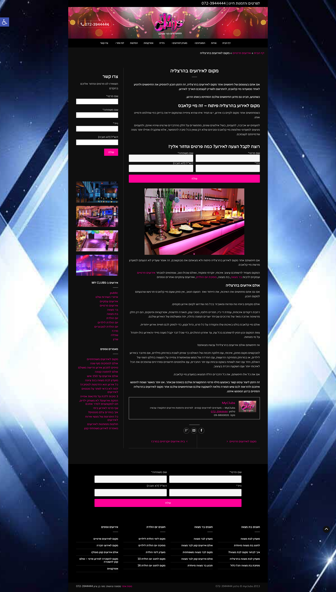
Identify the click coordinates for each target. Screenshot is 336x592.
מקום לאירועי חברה (107, 545)
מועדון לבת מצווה (250, 538)
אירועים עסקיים (109, 301)
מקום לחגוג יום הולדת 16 (151, 565)
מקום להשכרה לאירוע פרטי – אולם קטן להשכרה (98, 560)
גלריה (161, 43)
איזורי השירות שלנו (107, 297)
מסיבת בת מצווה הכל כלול (245, 565)
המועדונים (200, 43)
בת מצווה (112, 314)
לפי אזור (120, 43)
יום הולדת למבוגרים (106, 326)
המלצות (134, 43)
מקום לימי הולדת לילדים (152, 538)
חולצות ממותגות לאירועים (102, 424)
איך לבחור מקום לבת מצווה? (244, 552)
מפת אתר (127, 586)
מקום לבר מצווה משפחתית (198, 552)
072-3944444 (214, 3)
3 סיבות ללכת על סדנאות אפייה (99, 396)
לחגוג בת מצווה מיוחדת (247, 545)
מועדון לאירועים (180, 43)
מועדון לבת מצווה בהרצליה (245, 558)
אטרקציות (148, 43)
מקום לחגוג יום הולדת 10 (151, 558)
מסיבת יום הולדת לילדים (151, 545)
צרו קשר (104, 43)
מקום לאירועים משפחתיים (102, 359)
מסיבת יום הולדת (206, 277)
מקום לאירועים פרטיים (242, 441)
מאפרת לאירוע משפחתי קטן (101, 428)
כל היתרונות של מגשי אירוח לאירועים (101, 418)
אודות (213, 43)
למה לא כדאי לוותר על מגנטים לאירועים (100, 390)
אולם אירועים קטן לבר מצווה (197, 545)
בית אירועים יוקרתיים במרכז (168, 441)
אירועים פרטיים (242, 53)
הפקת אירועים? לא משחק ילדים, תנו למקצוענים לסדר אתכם (98, 402)
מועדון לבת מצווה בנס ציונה (101, 380)
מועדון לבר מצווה (203, 538)
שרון (115, 339)
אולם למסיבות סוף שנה (104, 363)
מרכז (115, 331)
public (114, 293)
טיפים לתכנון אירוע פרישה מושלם (98, 367)
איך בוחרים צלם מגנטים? (103, 412)
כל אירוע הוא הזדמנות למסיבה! (99, 384)
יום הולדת (112, 318)
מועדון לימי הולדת (155, 552)
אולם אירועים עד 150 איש (102, 376)
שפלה (114, 335)
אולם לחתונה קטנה (106, 372)
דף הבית (226, 43)
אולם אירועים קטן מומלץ (104, 552)
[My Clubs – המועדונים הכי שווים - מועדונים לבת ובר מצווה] (168, 23)
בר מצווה (236, 277)
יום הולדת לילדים (108, 322)
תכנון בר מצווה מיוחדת (200, 565)
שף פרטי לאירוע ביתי (105, 408)
